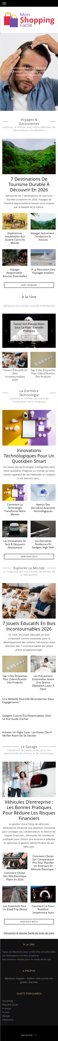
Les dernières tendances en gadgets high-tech (43, 544)
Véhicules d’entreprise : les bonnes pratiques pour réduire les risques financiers (29, 810)
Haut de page (27, 1035)
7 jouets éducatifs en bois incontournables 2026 (29, 626)
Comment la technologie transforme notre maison (15, 509)
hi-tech (5, 1012)
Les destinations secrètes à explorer (20, 955)
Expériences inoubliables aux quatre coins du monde (15, 238)
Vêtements (7, 1019)
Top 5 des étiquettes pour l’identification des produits (14, 679)
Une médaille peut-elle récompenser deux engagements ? (28, 700)
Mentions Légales (15, 978)
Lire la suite (29, 337)
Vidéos (30, 978)
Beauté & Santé (10, 1004)
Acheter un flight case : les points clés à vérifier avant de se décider (27, 734)
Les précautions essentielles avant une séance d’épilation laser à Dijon (43, 682)
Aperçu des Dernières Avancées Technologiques (43, 508)
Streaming (7, 1000)
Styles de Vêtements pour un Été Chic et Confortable (29, 951)
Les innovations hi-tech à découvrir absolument (14, 544)
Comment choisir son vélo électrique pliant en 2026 (14, 876)
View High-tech (29, 556)
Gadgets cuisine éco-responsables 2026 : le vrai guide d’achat (27, 717)
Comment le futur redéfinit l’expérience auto (43, 909)
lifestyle (6, 1016)
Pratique (6, 1008)
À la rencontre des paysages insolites (43, 271)
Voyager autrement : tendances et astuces (43, 236)
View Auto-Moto (29, 921)
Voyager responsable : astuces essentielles (15, 273)
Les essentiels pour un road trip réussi (15, 907)
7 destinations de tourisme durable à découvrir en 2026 (29, 184)
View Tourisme (29, 285)
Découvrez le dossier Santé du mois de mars (29, 933)
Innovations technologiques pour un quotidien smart (29, 455)
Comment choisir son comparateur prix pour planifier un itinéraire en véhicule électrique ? (43, 862)
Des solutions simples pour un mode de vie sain (26, 959)
